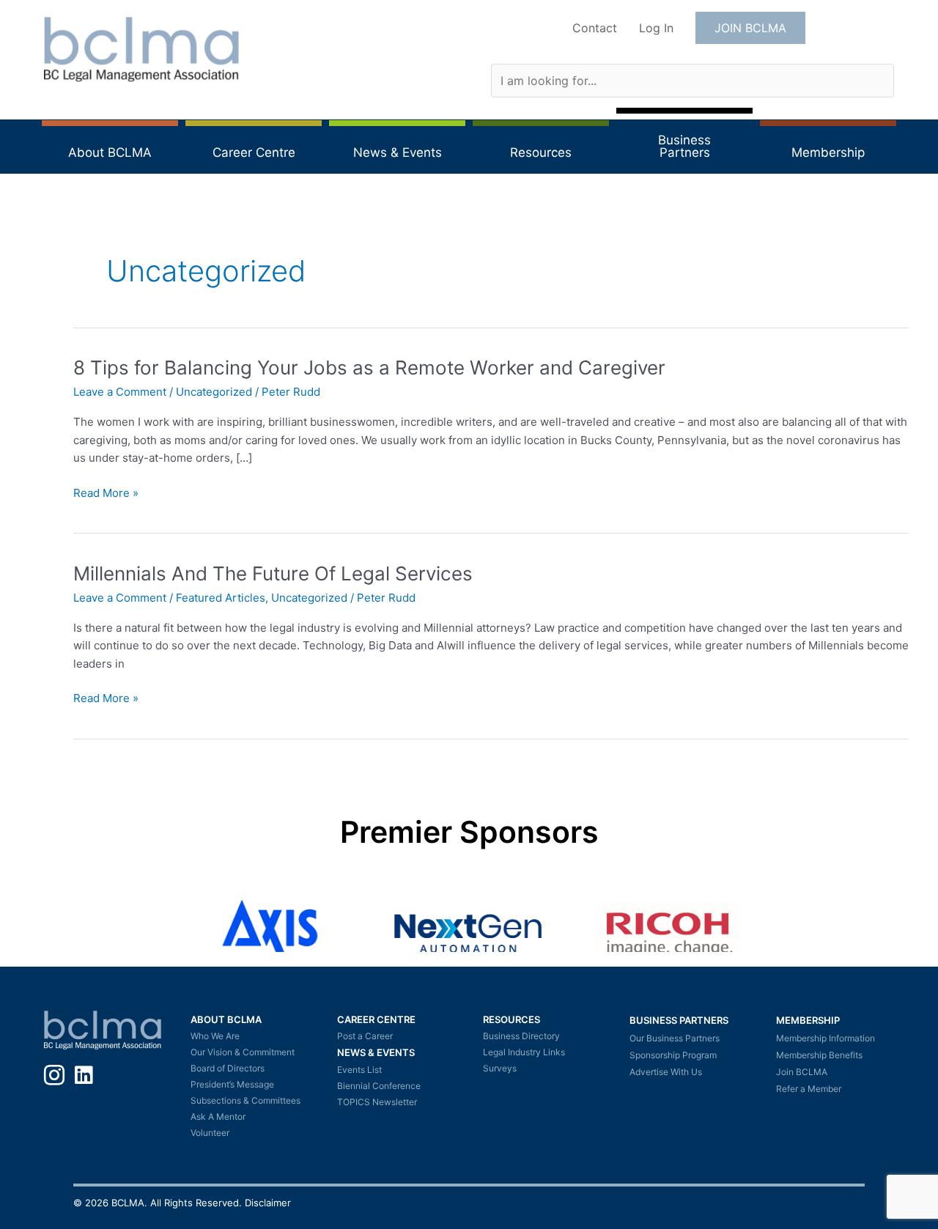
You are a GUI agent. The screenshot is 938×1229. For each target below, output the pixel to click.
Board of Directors (228, 1068)
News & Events (376, 1052)
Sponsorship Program (673, 1054)
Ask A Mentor (218, 1116)
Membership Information (825, 1038)
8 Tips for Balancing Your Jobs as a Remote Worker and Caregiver (369, 367)
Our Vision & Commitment (243, 1052)
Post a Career (365, 1035)
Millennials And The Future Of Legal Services (273, 573)
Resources (511, 1019)
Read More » (106, 494)
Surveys (500, 1068)
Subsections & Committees (245, 1100)
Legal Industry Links (524, 1052)
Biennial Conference (379, 1085)
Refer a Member (808, 1088)
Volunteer (210, 1132)
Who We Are (215, 1035)
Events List (359, 1069)
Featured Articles (220, 598)
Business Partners (678, 1020)
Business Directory (521, 1035)
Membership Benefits (819, 1054)
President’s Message (232, 1084)
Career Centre (376, 1019)
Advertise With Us (665, 1071)
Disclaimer (268, 1202)
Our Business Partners (674, 1038)
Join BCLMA (801, 1071)
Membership (808, 1020)
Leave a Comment (119, 392)
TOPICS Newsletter (377, 1101)
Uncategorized (214, 392)
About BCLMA (226, 1019)
